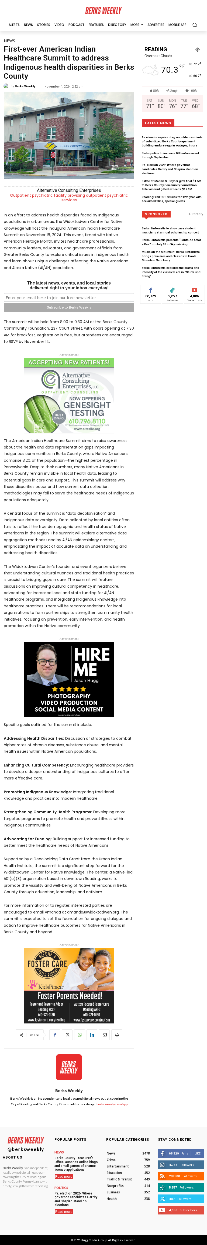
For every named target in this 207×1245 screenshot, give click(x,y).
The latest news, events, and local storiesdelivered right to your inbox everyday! (69, 285)
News (9, 40)
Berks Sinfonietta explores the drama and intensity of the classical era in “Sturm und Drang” (171, 272)
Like (151, 289)
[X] (67, 1034)
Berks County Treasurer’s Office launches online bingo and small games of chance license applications (76, 1164)
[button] (194, 25)
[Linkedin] (92, 1034)
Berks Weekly (25, 86)
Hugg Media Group (94, 1240)
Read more (63, 1176)
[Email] (104, 1034)
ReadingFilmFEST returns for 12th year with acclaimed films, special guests (172, 199)
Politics (61, 1187)
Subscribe (194, 289)
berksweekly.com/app (111, 1104)
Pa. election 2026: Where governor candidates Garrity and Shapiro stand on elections (170, 169)
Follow (172, 289)
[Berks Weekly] (7, 86)
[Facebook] (54, 1034)
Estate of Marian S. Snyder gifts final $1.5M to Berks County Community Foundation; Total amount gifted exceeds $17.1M (171, 185)
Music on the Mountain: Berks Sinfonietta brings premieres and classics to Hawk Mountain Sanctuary (171, 256)
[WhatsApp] (79, 1034)
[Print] (116, 1034)
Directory (196, 214)
